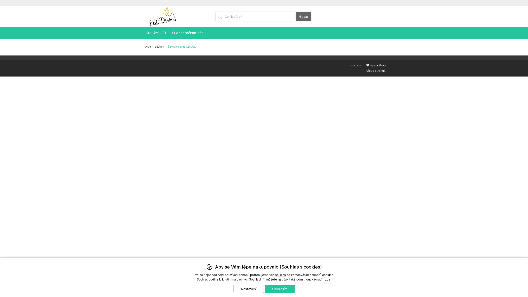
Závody (159, 46)
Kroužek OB (156, 33)
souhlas (280, 275)
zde (327, 279)
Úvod (147, 46)
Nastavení (248, 289)
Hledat (303, 16)
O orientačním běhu (189, 33)
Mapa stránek (376, 70)
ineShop (380, 65)
